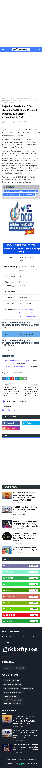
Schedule (10, 373)
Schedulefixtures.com (9, 637)
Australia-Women (11, 681)
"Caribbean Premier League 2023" (17, 367)
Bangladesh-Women (12, 684)
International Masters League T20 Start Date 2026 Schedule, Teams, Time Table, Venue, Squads (25, 536)
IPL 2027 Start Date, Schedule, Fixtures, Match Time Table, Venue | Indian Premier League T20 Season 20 (25, 510)
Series (19, 590)
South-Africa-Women (13, 700)
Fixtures (19, 578)
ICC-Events (19, 615)
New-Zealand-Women (13, 692)
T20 (15, 373)
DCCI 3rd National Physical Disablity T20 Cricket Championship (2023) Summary (20, 193)
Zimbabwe (20, 668)
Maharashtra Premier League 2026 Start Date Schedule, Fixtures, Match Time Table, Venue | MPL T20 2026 (24, 496)
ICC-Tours (19, 609)
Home (4, 98)
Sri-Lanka (8, 668)
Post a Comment (8, 410)
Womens (19, 621)
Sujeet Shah (8, 122)
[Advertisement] (21, 23)
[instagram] (11, 428)
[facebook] (11, 423)
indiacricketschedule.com (30, 637)
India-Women (27, 688)
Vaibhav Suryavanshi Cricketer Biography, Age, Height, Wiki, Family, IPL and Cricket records (25, 523)
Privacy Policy (32, 759)
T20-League (11, 98)
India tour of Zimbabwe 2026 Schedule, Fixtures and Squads (25, 549)
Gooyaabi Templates (21, 765)
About (14, 759)
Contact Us (22, 759)
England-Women (11, 688)
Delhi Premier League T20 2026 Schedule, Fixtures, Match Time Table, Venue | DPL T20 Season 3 (26, 747)
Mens (19, 603)
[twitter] (31, 423)
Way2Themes (22, 763)
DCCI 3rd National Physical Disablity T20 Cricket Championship (28, 312)
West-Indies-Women (12, 704)
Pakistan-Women (11, 696)
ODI (19, 584)
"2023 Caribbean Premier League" (17, 361)
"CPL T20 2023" (10, 364)
